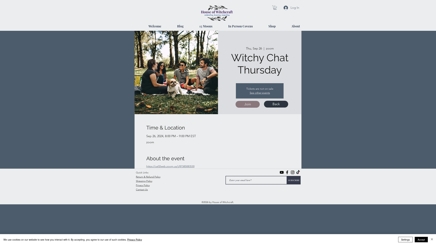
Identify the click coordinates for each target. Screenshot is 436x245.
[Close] (432, 239)
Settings (405, 239)
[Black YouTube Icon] (281, 172)
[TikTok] (298, 172)
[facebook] (287, 172)
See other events (260, 92)
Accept (421, 239)
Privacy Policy (134, 239)
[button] (275, 7)
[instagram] (292, 172)
